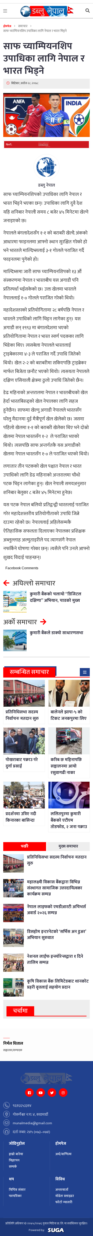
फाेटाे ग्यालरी (63, 1202)
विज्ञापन (14, 1160)
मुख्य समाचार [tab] (68, 846)
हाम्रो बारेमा (16, 1154)
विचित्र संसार (17, 1190)
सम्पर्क (13, 1167)
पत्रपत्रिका (15, 1196)
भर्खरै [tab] (24, 846)
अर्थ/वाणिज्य (63, 1154)
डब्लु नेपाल (46, 185)
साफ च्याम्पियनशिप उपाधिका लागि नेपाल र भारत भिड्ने (44, 58)
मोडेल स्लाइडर (64, 1196)
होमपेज (7, 26)
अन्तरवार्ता (61, 1190)
